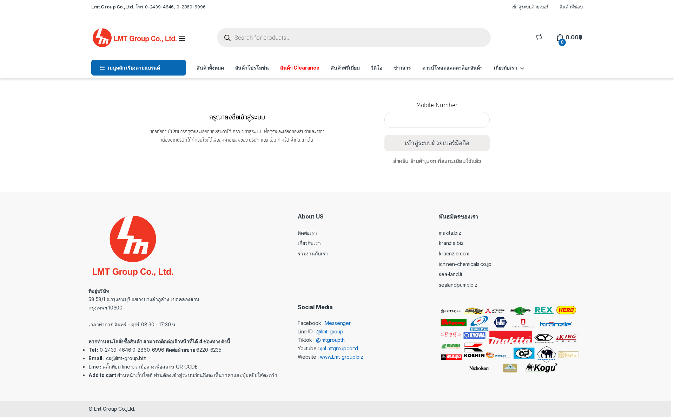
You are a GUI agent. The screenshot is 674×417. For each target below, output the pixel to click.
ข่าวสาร (402, 68)
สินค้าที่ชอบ (571, 6)
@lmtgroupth (330, 340)
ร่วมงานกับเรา (313, 253)
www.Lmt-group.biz (341, 357)
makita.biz (450, 233)
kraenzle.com (454, 253)
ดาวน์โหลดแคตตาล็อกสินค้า (452, 68)
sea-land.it (450, 274)
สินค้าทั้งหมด (210, 68)
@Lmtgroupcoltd (339, 348)
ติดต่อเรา (307, 233)
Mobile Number (436, 107)
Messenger (338, 323)
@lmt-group (329, 331)
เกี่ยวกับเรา (505, 68)
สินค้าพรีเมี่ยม (345, 68)
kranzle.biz (451, 243)
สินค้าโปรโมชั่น (252, 68)
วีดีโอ (376, 68)
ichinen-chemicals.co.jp (465, 264)
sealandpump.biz (458, 285)
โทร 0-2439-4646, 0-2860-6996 (148, 6)
